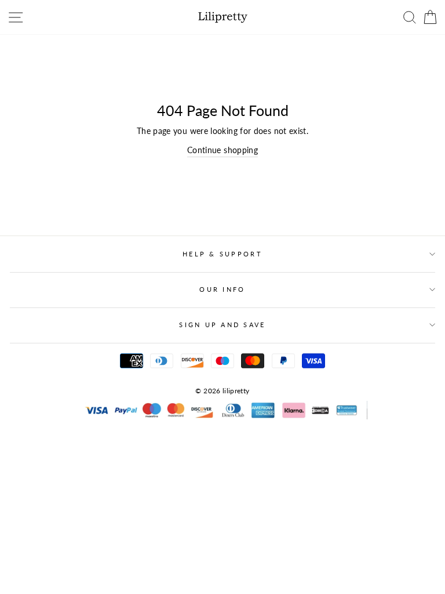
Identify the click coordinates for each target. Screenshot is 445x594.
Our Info (222, 289)
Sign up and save (222, 324)
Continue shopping (222, 150)
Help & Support (222, 254)
